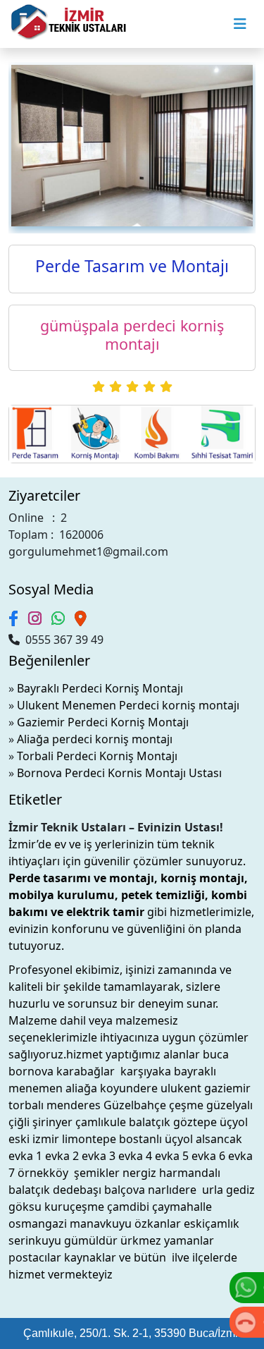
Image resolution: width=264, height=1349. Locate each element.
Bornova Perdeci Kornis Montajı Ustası (119, 773)
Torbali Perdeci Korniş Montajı (97, 756)
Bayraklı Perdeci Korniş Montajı (100, 688)
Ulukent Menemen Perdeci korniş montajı (128, 705)
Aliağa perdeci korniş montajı (94, 739)
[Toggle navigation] (240, 24)
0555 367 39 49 (61, 639)
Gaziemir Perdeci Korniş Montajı (103, 722)
